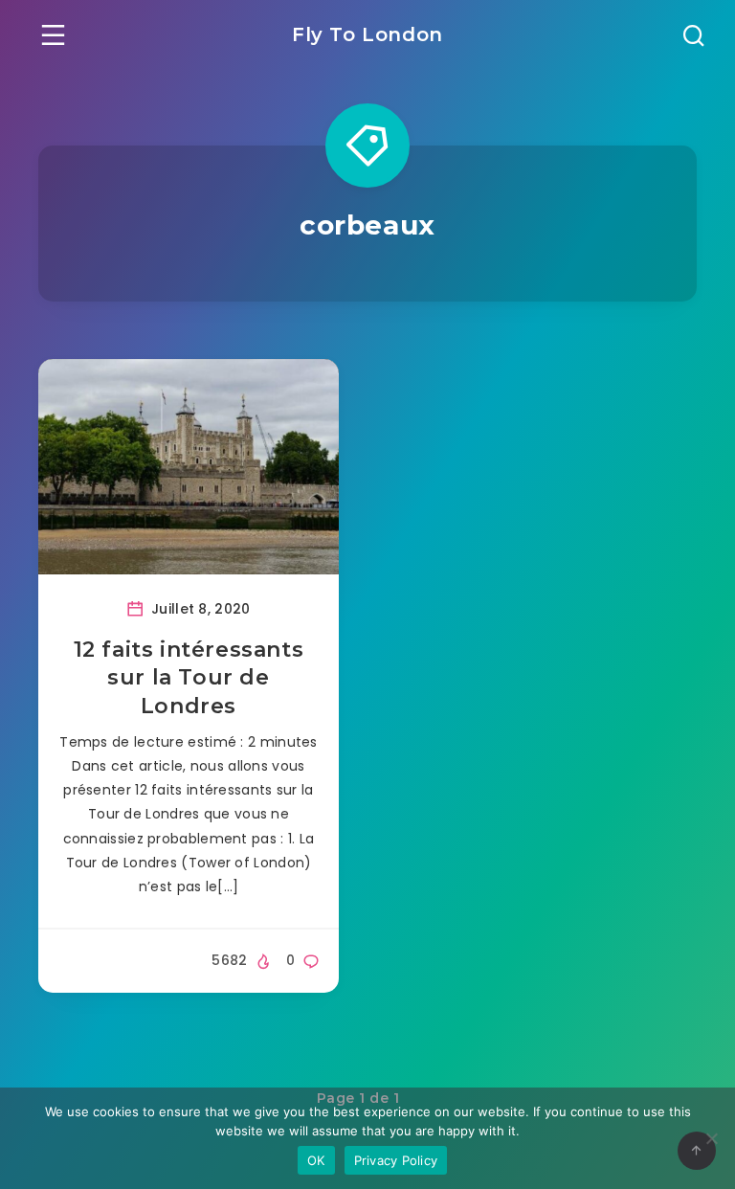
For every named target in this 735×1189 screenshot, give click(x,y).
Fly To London (367, 34)
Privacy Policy (396, 1160)
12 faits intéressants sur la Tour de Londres (189, 678)
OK (316, 1160)
